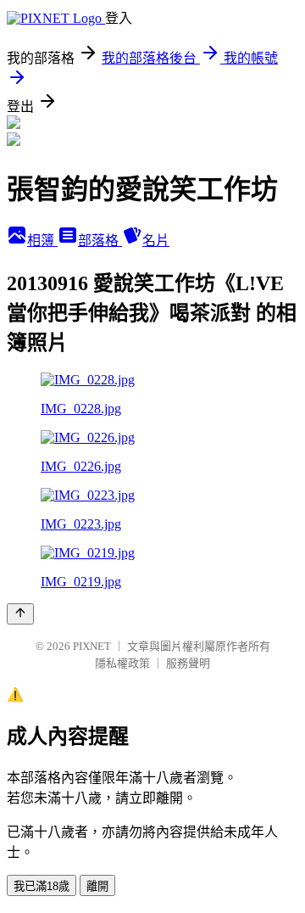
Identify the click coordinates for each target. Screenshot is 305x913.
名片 (155, 240)
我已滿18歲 (41, 886)
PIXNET (92, 646)
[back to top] (20, 614)
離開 (97, 886)
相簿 (42, 240)
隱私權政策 (122, 663)
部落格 (100, 240)
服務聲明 (188, 663)
